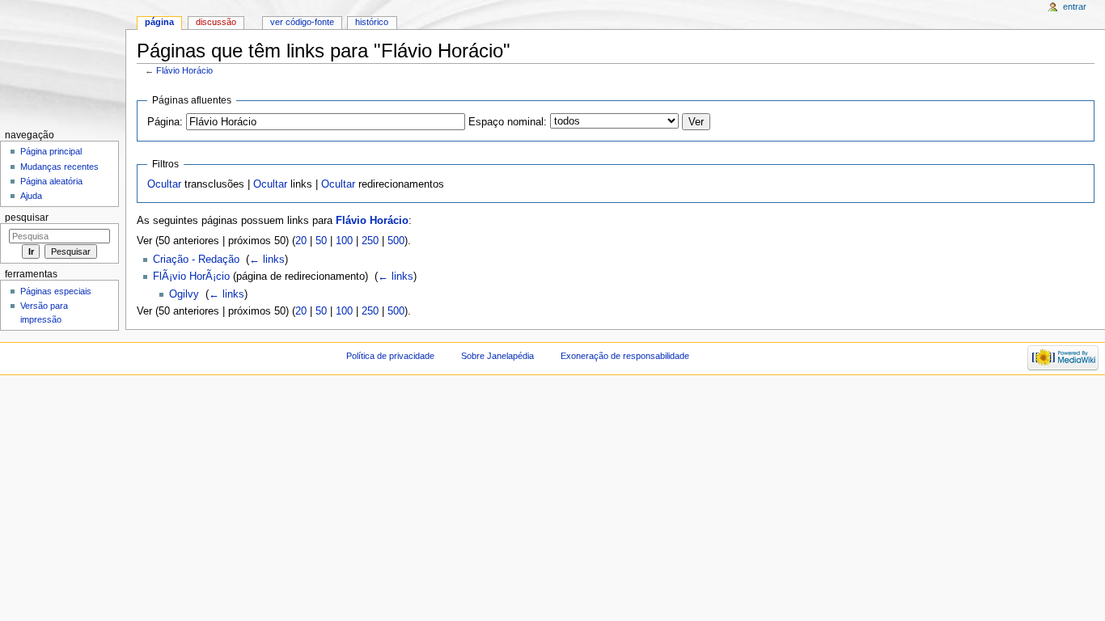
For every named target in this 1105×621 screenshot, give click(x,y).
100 (344, 241)
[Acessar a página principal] (62, 62)
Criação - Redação (196, 259)
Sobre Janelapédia (497, 356)
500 (395, 241)
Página (159, 22)
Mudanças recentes (59, 166)
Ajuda (31, 196)
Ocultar (164, 184)
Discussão (216, 22)
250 (370, 241)
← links (267, 259)
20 (301, 241)
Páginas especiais (55, 291)
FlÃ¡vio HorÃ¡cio (191, 276)
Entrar (1074, 6)
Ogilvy (184, 294)
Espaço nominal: (507, 122)
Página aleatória (51, 181)
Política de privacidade (390, 356)
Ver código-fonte (302, 22)
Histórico (371, 22)
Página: (165, 122)
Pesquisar (27, 217)
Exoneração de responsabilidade (625, 356)
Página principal (51, 151)
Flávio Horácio (184, 70)
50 (321, 241)
